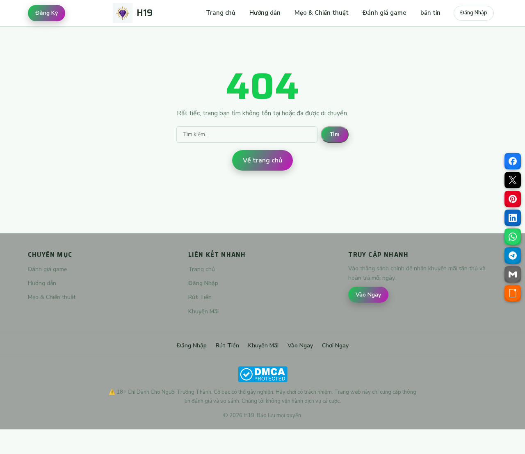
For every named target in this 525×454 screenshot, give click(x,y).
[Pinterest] (512, 199)
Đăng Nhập (473, 12)
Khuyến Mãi (203, 311)
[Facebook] (512, 161)
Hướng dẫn (265, 13)
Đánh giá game (384, 13)
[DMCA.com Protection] (262, 374)
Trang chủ (220, 13)
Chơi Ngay (335, 345)
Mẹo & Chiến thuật (321, 13)
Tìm (335, 134)
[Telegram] (512, 255)
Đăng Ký (46, 13)
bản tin (430, 13)
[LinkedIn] (512, 218)
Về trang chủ (262, 160)
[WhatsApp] (512, 236)
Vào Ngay (368, 295)
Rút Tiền (200, 297)
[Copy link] (512, 293)
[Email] (512, 274)
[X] (512, 180)
